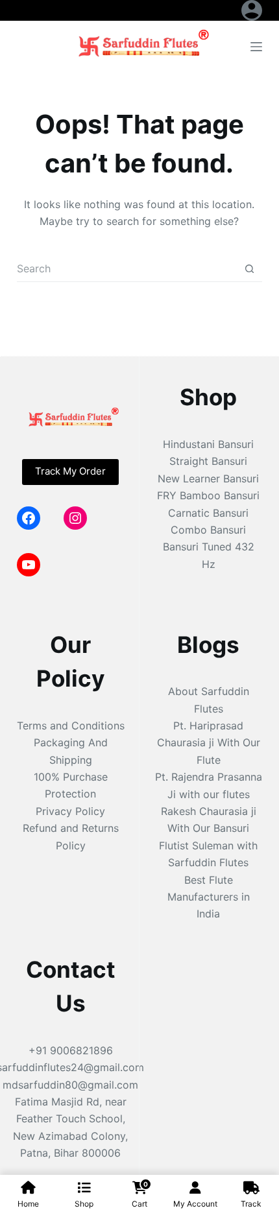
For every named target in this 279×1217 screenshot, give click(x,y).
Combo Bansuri (208, 529)
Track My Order (70, 471)
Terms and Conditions (71, 725)
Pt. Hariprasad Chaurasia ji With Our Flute (208, 742)
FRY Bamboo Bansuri (208, 495)
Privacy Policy (70, 811)
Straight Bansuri (208, 461)
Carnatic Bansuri (208, 512)
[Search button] (249, 268)
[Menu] (256, 47)
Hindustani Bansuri (208, 444)
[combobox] (127, 268)
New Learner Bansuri (208, 478)
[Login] (251, 10)
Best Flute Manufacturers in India (208, 897)
